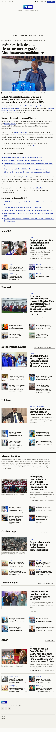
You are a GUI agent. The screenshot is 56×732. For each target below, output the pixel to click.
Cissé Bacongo (26, 177)
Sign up (3, 716)
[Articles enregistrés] (35, 2)
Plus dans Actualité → (48, 232)
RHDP (18, 108)
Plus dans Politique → (48, 401)
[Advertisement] (28, 23)
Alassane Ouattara (10, 124)
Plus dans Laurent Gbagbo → (46, 583)
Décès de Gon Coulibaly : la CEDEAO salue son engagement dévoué (25, 169)
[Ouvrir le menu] (2, 2)
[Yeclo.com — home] (27, 7)
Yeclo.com (4, 40)
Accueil (15, 35)
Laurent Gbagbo (36, 188)
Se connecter (43, 1)
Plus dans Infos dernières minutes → (44, 347)
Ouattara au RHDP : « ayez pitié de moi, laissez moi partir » (23, 158)
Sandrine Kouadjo (36, 317)
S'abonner (51, 1)
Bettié (41, 35)
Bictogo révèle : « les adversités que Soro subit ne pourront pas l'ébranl (27, 172)
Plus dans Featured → (48, 288)
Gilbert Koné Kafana (20, 132)
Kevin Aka (34, 258)
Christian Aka (35, 425)
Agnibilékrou (33, 35)
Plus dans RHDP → (50, 640)
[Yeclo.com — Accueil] (4, 702)
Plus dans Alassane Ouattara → (45, 457)
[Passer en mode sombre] (38, 2)
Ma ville (3, 718)
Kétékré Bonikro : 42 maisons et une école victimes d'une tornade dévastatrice (29, 210)
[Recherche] (33, 2)
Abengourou (23, 35)
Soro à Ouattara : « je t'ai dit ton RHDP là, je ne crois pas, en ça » (24, 161)
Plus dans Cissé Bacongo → (47, 532)
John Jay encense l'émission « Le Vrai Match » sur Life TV (22, 207)
